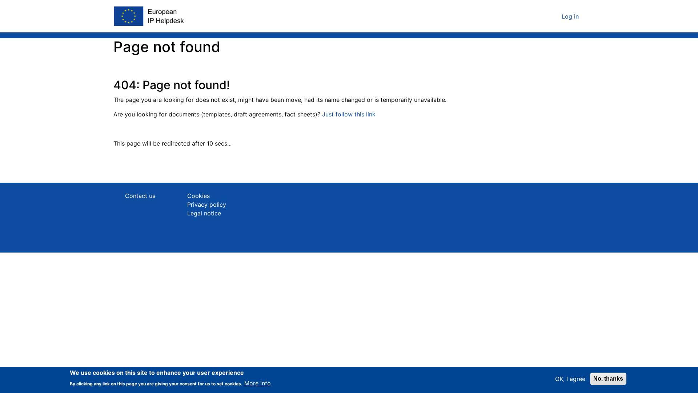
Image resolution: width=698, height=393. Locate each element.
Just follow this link (349, 114)
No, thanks (608, 379)
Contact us (140, 195)
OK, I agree (570, 378)
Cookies (198, 195)
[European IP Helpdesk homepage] (149, 16)
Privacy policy (206, 204)
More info (257, 382)
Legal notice (204, 213)
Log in (570, 16)
